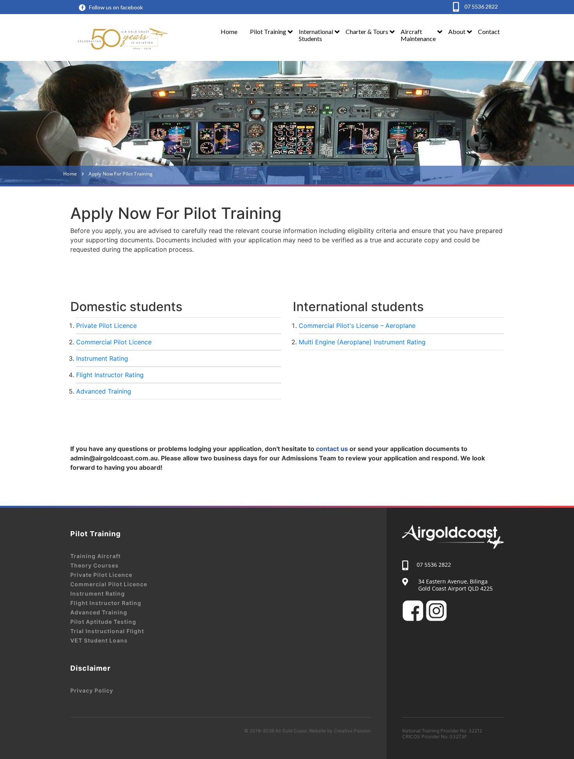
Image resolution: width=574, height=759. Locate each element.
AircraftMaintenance (418, 35)
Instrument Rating (102, 358)
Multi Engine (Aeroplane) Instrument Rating (362, 342)
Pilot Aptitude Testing (103, 621)
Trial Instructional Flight (107, 631)
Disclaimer (90, 668)
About (456, 31)
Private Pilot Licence (106, 325)
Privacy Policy (91, 690)
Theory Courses (94, 565)
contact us (332, 449)
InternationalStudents (316, 35)
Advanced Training (103, 391)
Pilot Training (268, 31)
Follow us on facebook (116, 7)
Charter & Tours (367, 31)
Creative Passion (352, 731)
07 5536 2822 (480, 6)
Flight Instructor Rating (110, 375)
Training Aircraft (95, 556)
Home (229, 31)
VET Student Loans (99, 640)
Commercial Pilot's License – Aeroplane (357, 325)
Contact (489, 31)
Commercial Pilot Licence (114, 342)
